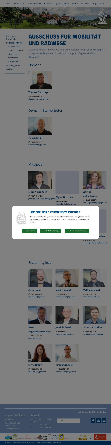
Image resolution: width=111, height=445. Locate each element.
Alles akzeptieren (29, 231)
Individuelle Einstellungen (50, 231)
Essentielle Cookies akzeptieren (77, 231)
